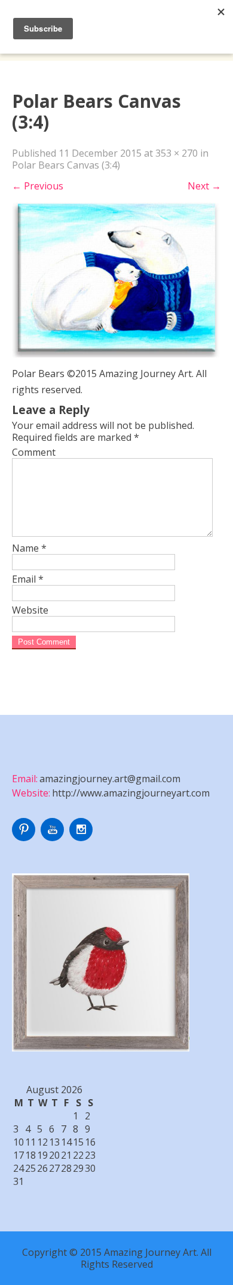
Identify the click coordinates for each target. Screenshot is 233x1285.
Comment (34, 452)
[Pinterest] (25, 837)
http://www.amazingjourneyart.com (131, 792)
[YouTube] (54, 837)
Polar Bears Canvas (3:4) (66, 165)
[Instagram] (82, 837)
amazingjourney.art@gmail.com (109, 778)
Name (29, 548)
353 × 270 (176, 153)
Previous (37, 185)
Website (30, 610)
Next (204, 185)
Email (28, 579)
